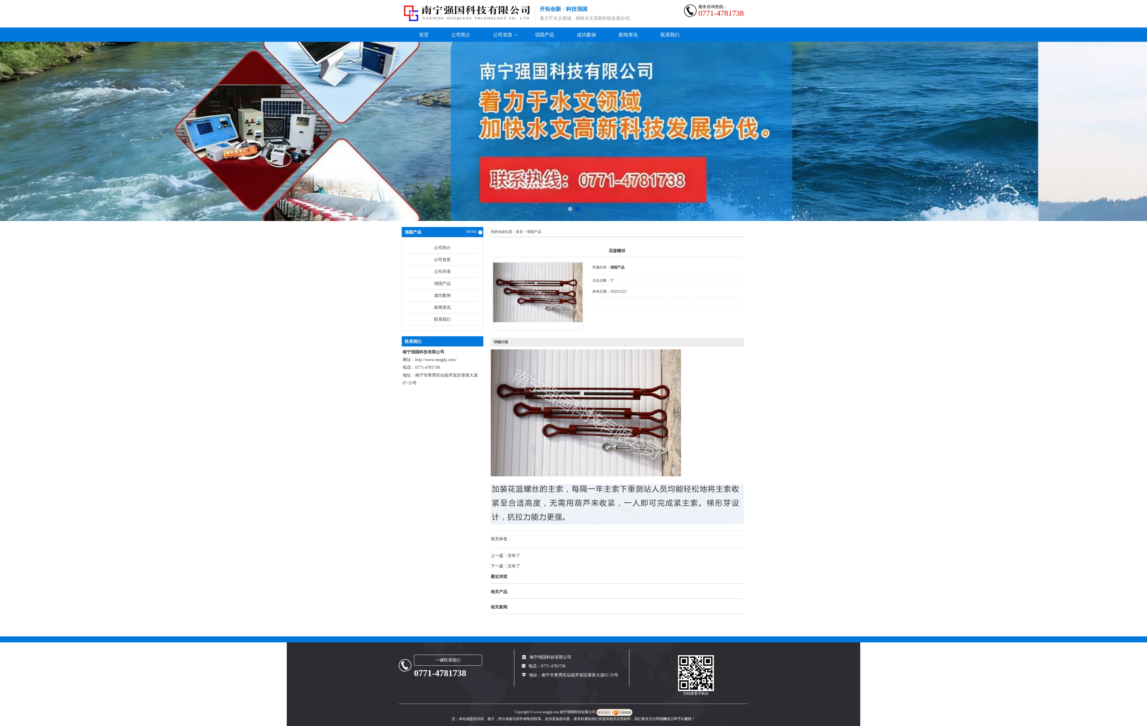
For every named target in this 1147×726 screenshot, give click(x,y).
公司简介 (460, 34)
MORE (474, 232)
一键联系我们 (448, 660)
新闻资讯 (628, 34)
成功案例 (586, 34)
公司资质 (502, 34)
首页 (424, 34)
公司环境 (442, 271)
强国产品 (544, 34)
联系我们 (670, 34)
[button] (570, 209)
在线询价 (609, 316)
